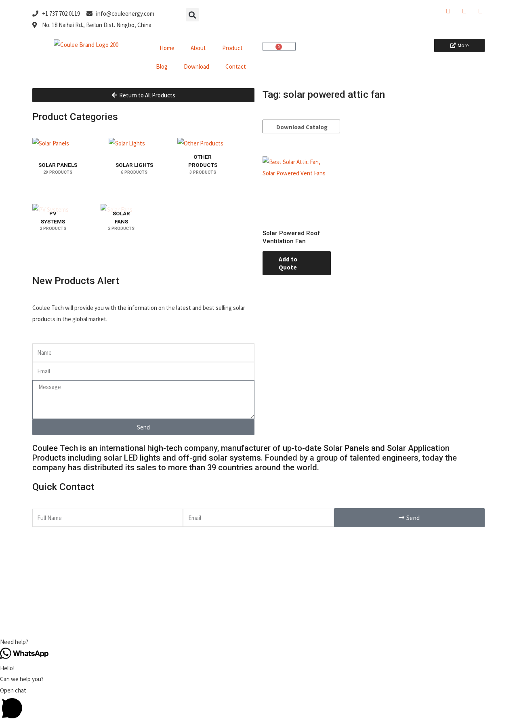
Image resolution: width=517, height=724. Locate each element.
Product (232, 48)
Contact (235, 66)
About (198, 48)
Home (167, 48)
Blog (162, 66)
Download (196, 66)
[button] (192, 14)
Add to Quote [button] (288, 263)
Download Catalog (301, 127)
